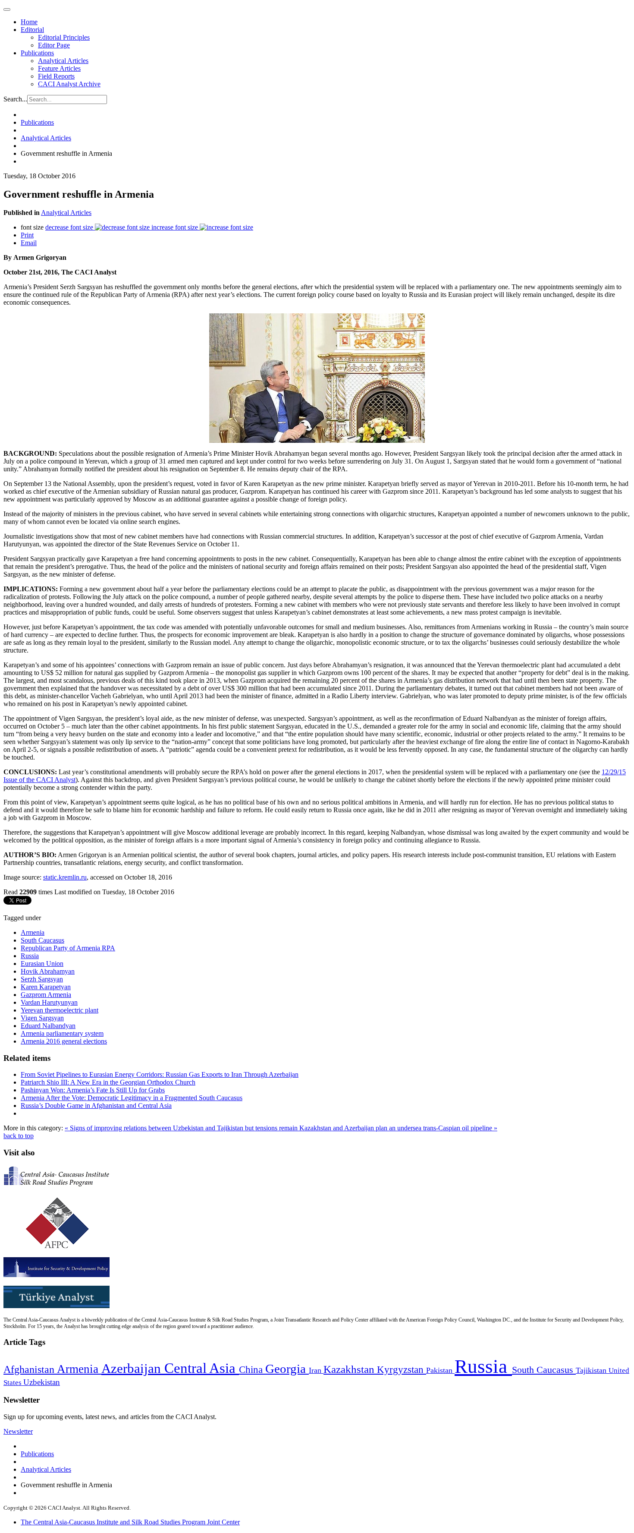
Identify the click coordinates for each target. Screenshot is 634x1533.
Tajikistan (592, 1370)
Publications (37, 53)
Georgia (287, 1368)
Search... (15, 99)
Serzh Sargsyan (42, 979)
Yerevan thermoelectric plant (59, 1010)
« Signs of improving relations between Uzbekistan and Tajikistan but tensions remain (182, 1128)
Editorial (32, 29)
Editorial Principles (64, 37)
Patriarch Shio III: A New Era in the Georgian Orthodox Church (108, 1082)
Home (29, 21)
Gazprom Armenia (46, 994)
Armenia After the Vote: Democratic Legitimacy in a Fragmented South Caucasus (131, 1097)
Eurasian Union (42, 963)
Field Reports (56, 76)
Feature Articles (59, 68)
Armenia (32, 932)
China (252, 1369)
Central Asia (201, 1368)
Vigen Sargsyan (42, 1018)
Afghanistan (30, 1369)
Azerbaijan (132, 1368)
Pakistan (440, 1370)
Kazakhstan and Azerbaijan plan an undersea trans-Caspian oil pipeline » (398, 1128)
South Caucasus (42, 940)
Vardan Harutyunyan (49, 1002)
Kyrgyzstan (401, 1369)
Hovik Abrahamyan (48, 971)
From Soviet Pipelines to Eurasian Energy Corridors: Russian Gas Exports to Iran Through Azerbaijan (159, 1074)
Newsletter (18, 1431)
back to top (18, 1135)
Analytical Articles (63, 60)
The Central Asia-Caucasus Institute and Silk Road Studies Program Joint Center (130, 1522)
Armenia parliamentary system (62, 1033)
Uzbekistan (41, 1382)
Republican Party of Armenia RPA (68, 948)
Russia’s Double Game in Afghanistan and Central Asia (96, 1105)
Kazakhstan (350, 1369)
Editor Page (54, 45)
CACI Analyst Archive (69, 84)
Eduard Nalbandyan (48, 1025)
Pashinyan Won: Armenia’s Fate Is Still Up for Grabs (93, 1090)
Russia (30, 955)
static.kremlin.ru (65, 877)
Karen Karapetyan (46, 986)
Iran (316, 1370)
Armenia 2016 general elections (64, 1041)
